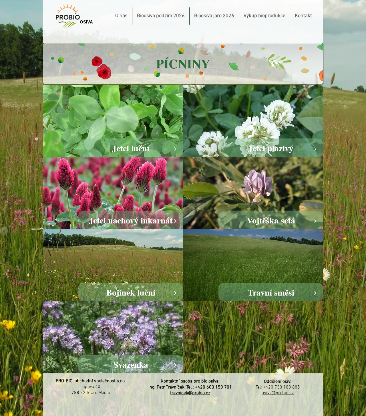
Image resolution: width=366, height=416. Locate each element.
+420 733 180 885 (281, 387)
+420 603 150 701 (213, 387)
